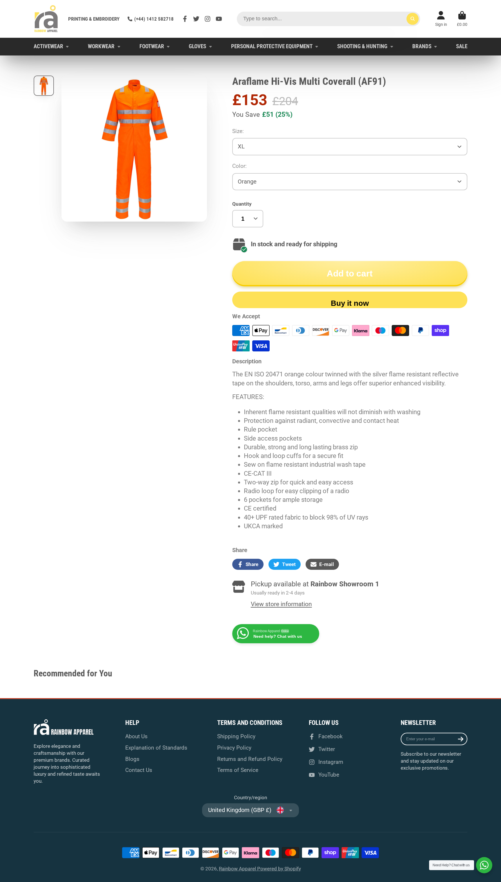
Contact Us (138, 770)
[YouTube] (219, 19)
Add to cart (350, 273)
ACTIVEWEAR (48, 46)
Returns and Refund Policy (249, 759)
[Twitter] (196, 19)
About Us (136, 736)
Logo (46, 19)
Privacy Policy (234, 747)
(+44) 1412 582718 (154, 19)
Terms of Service (237, 770)
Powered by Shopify (279, 869)
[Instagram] (207, 19)
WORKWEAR (101, 46)
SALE (461, 46)
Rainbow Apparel (238, 869)
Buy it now (350, 303)
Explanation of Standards (156, 747)
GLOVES (197, 46)
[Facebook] (185, 19)
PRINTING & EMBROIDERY (93, 19)
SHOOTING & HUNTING (362, 46)
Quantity (242, 204)
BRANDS (421, 46)
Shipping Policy (236, 736)
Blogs (132, 759)
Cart (462, 19)
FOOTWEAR (151, 46)
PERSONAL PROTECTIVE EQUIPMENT (272, 46)
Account (441, 19)
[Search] (412, 19)
